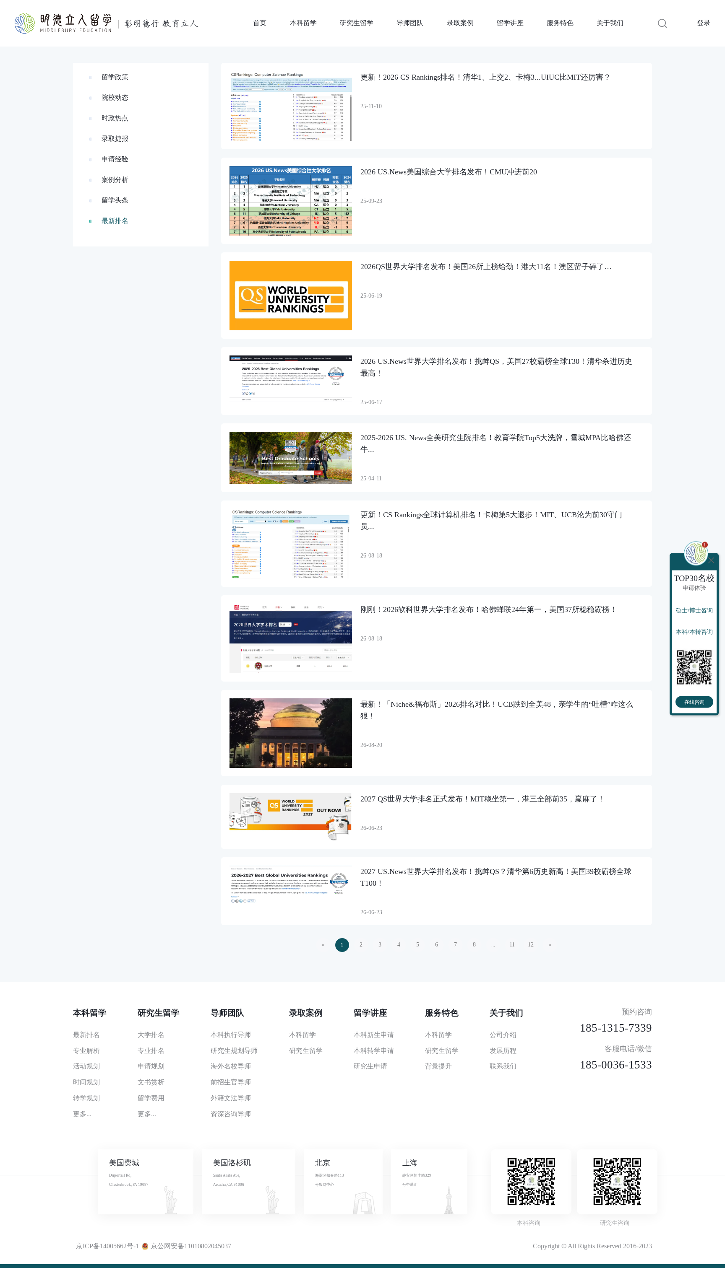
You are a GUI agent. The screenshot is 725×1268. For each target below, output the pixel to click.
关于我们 (610, 22)
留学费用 (151, 1098)
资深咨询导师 (231, 1114)
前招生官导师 (231, 1082)
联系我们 (503, 1066)
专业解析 (86, 1050)
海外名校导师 (231, 1066)
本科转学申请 (374, 1050)
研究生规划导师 (234, 1050)
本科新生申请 (374, 1034)
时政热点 (115, 118)
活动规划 (86, 1066)
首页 (259, 22)
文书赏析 (151, 1082)
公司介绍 (503, 1034)
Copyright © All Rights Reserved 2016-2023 (592, 1246)
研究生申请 (370, 1066)
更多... (82, 1114)
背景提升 (438, 1066)
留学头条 (115, 200)
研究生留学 (356, 22)
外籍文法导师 (231, 1098)
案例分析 (115, 179)
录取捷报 (115, 138)
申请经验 (115, 159)
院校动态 (115, 97)
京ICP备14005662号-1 (107, 1246)
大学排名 (151, 1034)
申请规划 (151, 1066)
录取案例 (460, 22)
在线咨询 (694, 702)
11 (512, 944)
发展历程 (503, 1050)
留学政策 (115, 76)
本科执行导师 (231, 1034)
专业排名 (151, 1050)
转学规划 (86, 1098)
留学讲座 (510, 22)
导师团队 (409, 22)
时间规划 (86, 1082)
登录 (703, 22)
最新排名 (115, 220)
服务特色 (560, 22)
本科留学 (303, 22)
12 (531, 944)
